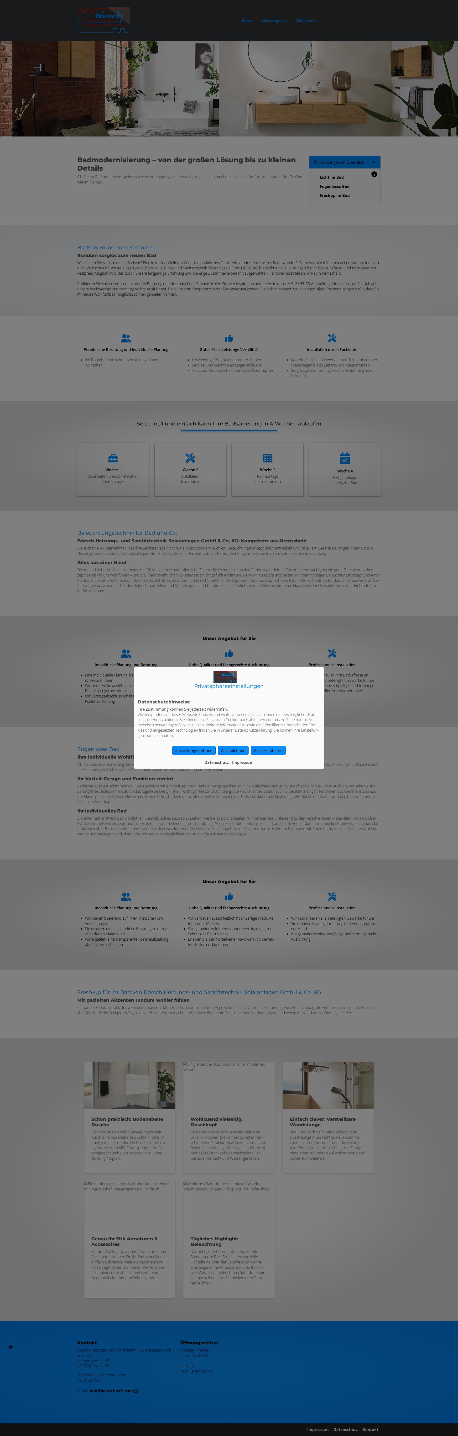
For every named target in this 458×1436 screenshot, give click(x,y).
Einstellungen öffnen (194, 750)
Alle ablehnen (233, 750)
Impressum (243, 762)
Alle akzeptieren (268, 750)
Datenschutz (216, 762)
